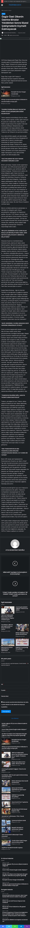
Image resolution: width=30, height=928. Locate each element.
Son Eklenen (15, 718)
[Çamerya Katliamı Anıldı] (6, 823)
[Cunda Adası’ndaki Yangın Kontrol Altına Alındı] (6, 843)
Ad (2, 684)
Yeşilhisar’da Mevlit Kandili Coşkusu (12, 847)
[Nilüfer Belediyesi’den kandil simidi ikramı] (22, 627)
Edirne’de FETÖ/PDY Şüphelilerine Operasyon (7, 649)
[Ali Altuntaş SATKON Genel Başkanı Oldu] (6, 811)
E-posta (3, 690)
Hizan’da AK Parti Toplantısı (20, 802)
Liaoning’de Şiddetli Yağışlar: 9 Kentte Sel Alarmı (22, 608)
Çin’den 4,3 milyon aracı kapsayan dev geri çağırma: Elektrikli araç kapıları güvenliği (14, 734)
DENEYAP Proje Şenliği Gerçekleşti (22, 648)
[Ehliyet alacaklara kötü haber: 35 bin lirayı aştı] (6, 764)
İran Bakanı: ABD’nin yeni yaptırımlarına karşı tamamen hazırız (7, 627)
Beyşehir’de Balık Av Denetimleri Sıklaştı (17, 828)
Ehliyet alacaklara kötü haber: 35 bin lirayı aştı (18, 762)
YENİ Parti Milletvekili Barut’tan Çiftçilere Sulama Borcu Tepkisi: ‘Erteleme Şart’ (7, 617)
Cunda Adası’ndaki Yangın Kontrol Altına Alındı (19, 841)
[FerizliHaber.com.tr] (15, 5)
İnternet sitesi (4, 696)
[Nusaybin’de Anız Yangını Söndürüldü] (5, 94)
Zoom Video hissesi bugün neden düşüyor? (14, 729)
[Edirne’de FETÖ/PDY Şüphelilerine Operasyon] (7, 642)
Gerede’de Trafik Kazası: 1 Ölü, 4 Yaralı (13, 816)
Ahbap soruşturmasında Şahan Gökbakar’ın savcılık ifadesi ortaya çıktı (15, 747)
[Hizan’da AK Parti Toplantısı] (6, 804)
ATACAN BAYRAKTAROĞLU (10, 32)
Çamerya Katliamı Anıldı (19, 820)
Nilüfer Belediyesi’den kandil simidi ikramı (22, 633)
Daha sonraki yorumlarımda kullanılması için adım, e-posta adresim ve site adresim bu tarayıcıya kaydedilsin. (15, 704)
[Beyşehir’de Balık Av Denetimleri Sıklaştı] (6, 830)
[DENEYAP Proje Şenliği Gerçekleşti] (22, 642)
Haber (9, 10)
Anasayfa (5, 10)
